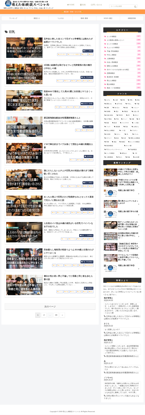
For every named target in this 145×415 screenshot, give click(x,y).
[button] (135, 7)
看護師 (91, 130)
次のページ (50, 306)
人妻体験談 (89, 156)
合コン (85, 54)
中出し (67, 81)
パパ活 (65, 239)
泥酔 (85, 186)
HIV (54, 212)
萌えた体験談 (89, 51)
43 (56, 315)
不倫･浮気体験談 (87, 77)
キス (78, 130)
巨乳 (91, 54)
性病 (79, 212)
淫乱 (91, 81)
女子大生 (72, 186)
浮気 (85, 81)
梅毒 (85, 212)
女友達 (71, 107)
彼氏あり (84, 107)
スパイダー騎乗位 (74, 54)
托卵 (79, 81)
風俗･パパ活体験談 (87, 235)
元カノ (67, 212)
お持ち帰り (62, 54)
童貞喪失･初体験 (87, 103)
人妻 (85, 160)
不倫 (79, 160)
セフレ (60, 81)
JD (55, 265)
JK (57, 107)
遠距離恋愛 (89, 265)
